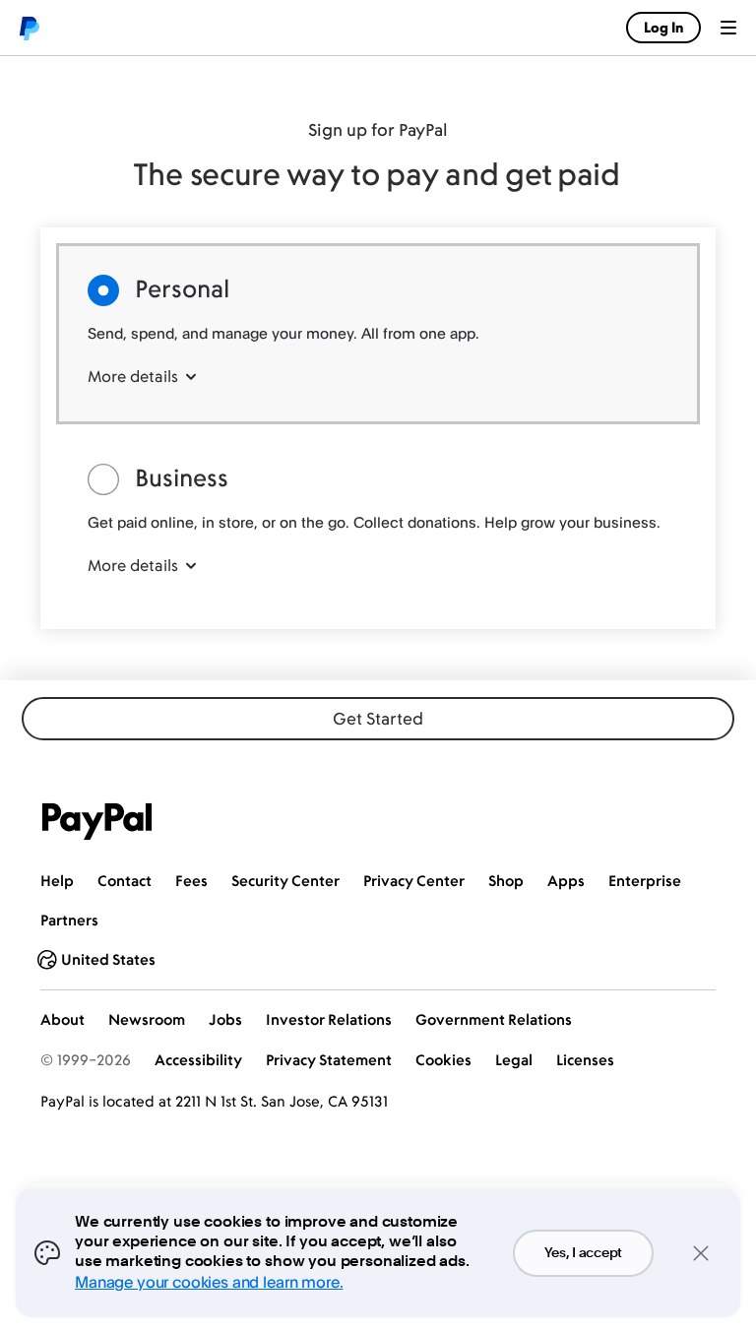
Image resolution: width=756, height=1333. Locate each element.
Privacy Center (414, 880)
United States (108, 959)
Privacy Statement (329, 1059)
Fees (191, 880)
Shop (506, 880)
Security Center (285, 880)
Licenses (585, 1059)
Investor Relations (329, 1019)
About (62, 1019)
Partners (69, 920)
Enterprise (644, 880)
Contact (124, 880)
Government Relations (493, 1019)
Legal (514, 1059)
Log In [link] (663, 27)
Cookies (443, 1059)
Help (57, 880)
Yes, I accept (583, 1253)
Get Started (378, 719)
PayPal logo (28, 27)
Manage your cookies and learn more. (209, 1282)
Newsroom (146, 1019)
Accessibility (198, 1059)
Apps (566, 880)
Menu (728, 27)
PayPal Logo (97, 821)
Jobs (225, 1019)
